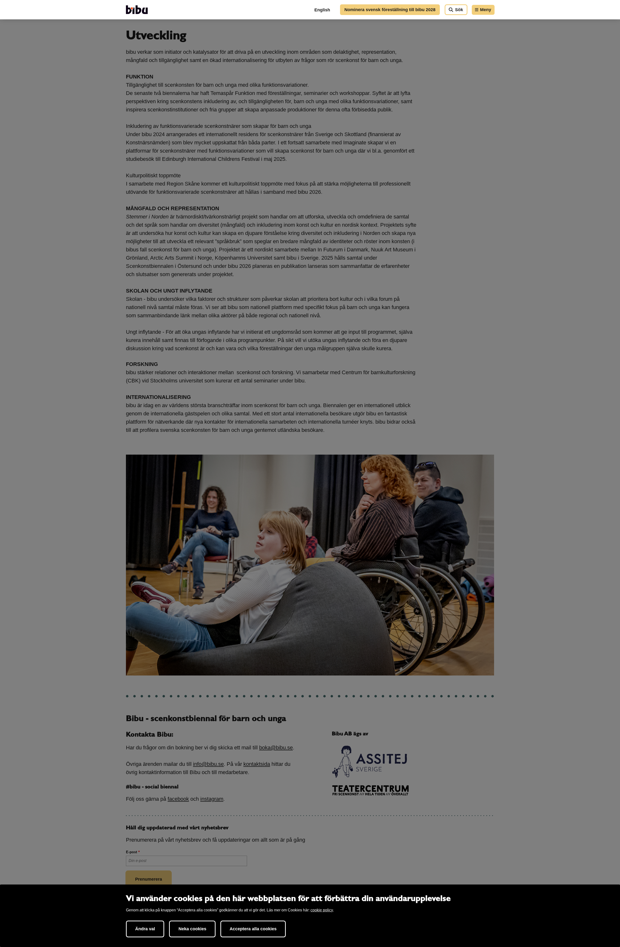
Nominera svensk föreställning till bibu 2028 (389, 9)
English (322, 10)
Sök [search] (459, 9)
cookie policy (321, 910)
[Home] (137, 9)
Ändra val (145, 928)
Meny (485, 9)
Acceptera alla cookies (253, 928)
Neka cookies (192, 928)
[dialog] (310, 916)
